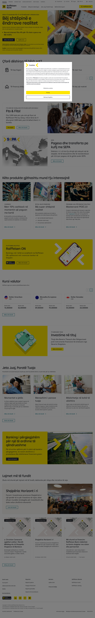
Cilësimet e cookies (48, 88)
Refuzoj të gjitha (48, 97)
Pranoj (48, 92)
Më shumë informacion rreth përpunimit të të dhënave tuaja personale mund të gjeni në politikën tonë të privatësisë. (47, 83)
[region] (48, 82)
